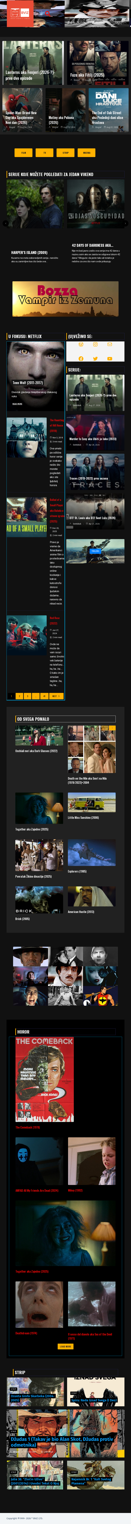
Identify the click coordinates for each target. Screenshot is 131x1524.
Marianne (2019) (23, 252)
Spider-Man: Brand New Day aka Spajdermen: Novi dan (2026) (21, 117)
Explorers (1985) (77, 871)
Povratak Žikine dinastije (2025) (33, 876)
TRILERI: (95, 551)
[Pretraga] (47, 13)
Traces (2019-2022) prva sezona (88, 478)
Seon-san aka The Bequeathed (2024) (95, 239)
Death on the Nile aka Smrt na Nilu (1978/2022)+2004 (87, 780)
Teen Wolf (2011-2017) (28, 382)
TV (7, 67)
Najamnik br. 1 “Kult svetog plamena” (91, 1481)
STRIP (13, 1431)
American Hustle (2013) (81, 912)
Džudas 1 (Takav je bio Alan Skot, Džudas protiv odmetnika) (62, 1442)
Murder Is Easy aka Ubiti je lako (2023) (92, 439)
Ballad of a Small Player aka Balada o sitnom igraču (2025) (57, 510)
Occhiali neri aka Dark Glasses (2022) (36, 751)
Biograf (77, 80)
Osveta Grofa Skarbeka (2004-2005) (33, 1398)
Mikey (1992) (75, 1190)
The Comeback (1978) (27, 1127)
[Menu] (38, 14)
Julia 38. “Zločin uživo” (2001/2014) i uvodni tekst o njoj (35, 1481)
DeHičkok (77, 405)
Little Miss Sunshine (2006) (83, 817)
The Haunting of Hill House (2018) (57, 425)
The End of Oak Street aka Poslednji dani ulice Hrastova (107, 117)
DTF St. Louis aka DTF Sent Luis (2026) (92, 518)
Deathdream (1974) (26, 1333)
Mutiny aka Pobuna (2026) (61, 120)
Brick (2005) (22, 919)
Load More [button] (65, 1346)
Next (54, 696)
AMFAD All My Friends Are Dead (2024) (36, 1190)
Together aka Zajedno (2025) (31, 829)
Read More (17, 404)
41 (44, 696)
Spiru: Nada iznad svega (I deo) (94, 1400)
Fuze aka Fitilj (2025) (87, 75)
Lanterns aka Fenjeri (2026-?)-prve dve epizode (30, 75)
